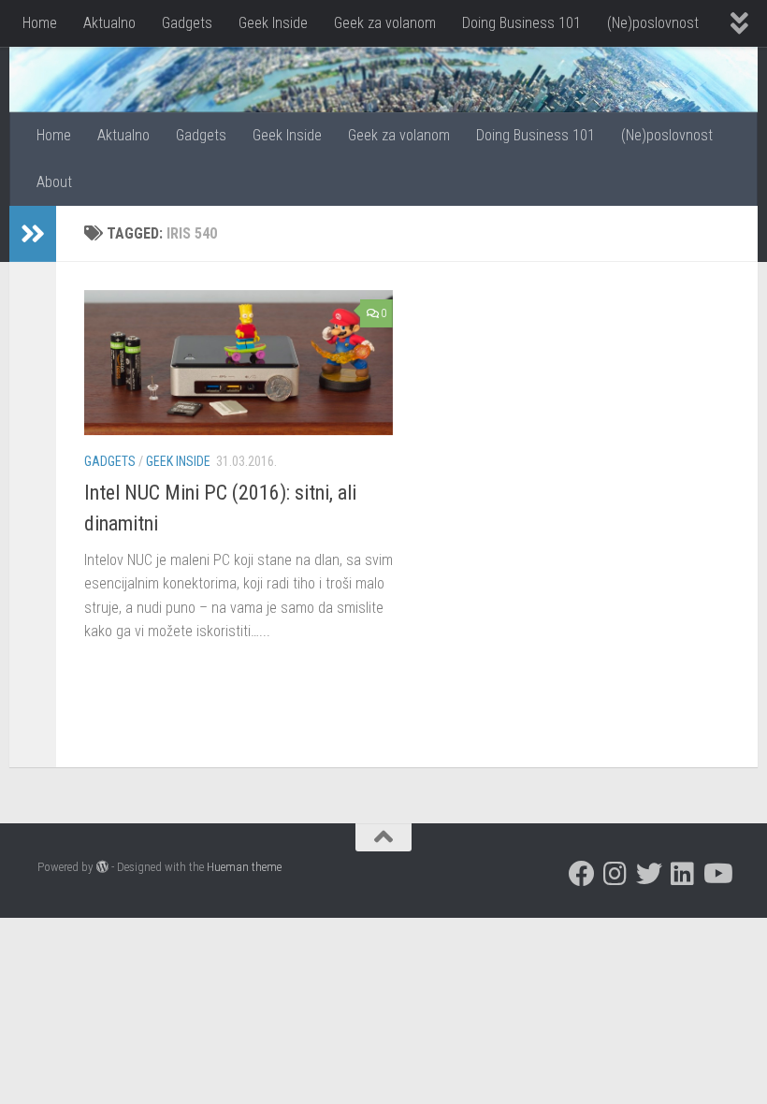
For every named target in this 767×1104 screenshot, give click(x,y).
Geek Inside (273, 23)
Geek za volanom (385, 23)
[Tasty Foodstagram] (615, 874)
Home (39, 23)
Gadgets (187, 23)
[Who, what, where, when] (683, 874)
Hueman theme (244, 867)
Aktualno (109, 23)
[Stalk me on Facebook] (582, 874)
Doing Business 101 (521, 23)
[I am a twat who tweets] (649, 874)
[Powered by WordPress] (102, 867)
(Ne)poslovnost (653, 23)
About (54, 182)
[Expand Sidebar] (32, 234)
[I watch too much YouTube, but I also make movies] (716, 874)
